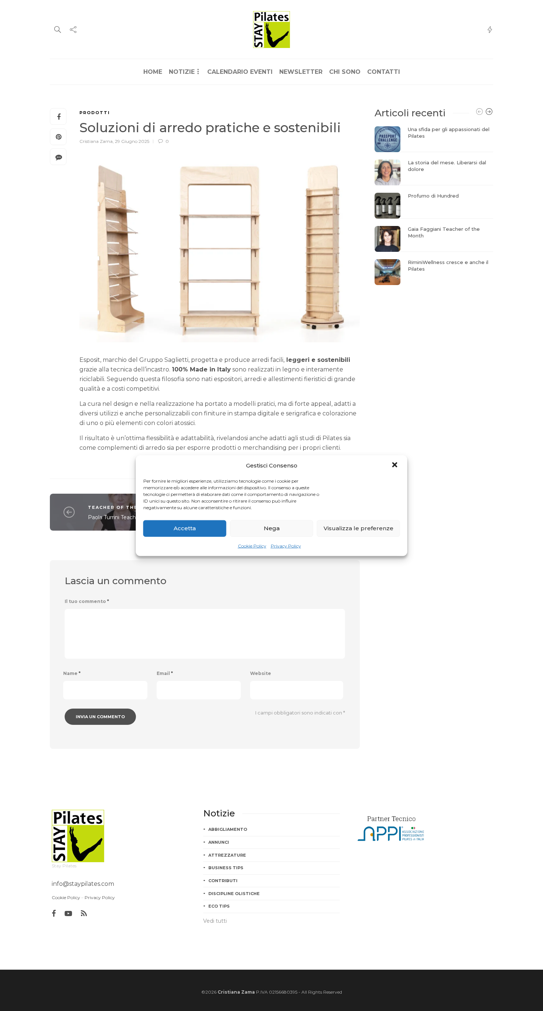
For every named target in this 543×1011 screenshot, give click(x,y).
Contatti (383, 71)
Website (260, 673)
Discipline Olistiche (234, 893)
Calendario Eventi (240, 71)
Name (72, 673)
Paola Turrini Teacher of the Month (132, 517)
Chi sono (345, 71)
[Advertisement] (434, 338)
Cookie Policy (252, 545)
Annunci (218, 842)
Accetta (185, 528)
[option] (434, 205)
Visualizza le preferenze (358, 528)
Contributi (223, 880)
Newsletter (300, 71)
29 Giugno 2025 (132, 141)
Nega (272, 528)
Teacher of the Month (124, 507)
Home (152, 71)
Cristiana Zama (96, 141)
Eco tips (219, 906)
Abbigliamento (227, 829)
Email (165, 673)
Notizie (182, 71)
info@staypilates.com (83, 883)
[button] (395, 465)
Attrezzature (227, 855)
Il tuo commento (87, 601)
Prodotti (94, 112)
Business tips (225, 867)
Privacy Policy (286, 545)
